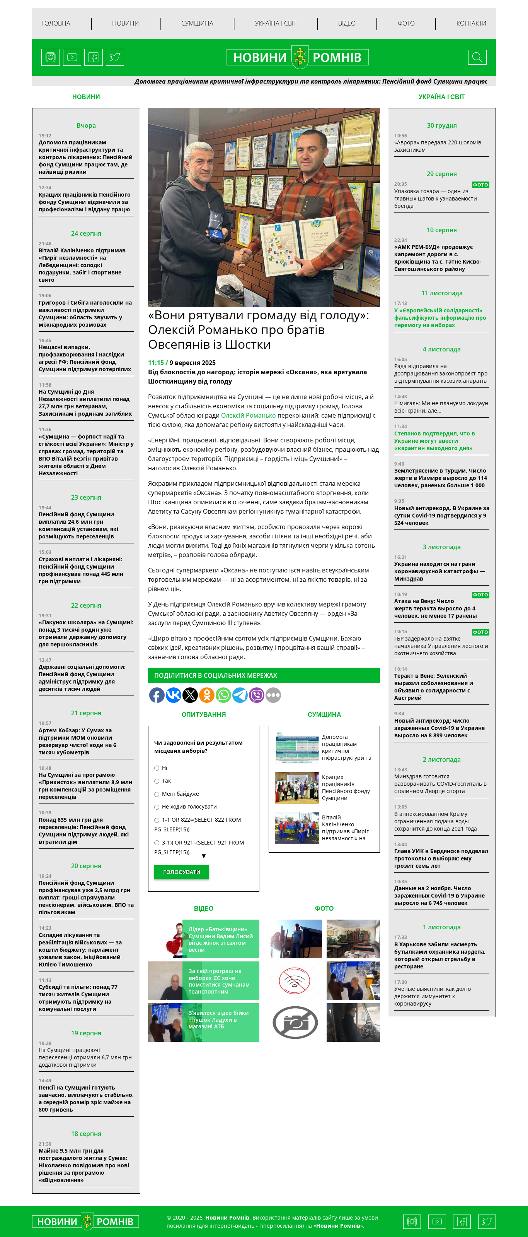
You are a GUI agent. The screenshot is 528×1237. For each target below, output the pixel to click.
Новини (125, 23)
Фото (406, 23)
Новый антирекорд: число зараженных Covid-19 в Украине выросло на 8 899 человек (439, 728)
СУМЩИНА (324, 714)
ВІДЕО (203, 908)
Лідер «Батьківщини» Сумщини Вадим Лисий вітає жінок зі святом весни (221, 939)
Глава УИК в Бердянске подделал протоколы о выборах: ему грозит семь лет (441, 858)
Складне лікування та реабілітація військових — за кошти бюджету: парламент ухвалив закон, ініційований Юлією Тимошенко (80, 949)
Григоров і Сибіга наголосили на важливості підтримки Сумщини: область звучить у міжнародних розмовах (85, 313)
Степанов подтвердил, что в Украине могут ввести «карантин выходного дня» (434, 441)
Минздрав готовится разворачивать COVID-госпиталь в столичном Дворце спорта (440, 784)
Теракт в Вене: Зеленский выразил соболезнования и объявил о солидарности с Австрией (433, 686)
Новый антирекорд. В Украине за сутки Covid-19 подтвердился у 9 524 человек (441, 515)
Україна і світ (275, 23)
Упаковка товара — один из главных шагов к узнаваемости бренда (435, 198)
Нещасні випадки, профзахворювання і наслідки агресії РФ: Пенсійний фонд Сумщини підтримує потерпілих (85, 358)
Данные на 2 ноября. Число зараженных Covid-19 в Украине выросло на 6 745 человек (439, 895)
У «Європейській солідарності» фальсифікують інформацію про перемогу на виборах (440, 318)
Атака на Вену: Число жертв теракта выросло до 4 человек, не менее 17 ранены (435, 608)
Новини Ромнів (338, 1225)
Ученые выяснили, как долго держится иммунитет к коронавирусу (432, 996)
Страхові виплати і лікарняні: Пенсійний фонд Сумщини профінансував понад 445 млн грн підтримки (81, 570)
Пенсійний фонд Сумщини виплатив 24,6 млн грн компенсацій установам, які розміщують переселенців (78, 525)
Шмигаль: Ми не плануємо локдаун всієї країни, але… (441, 406)
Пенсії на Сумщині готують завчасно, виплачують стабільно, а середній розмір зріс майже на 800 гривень (86, 1098)
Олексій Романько (248, 415)
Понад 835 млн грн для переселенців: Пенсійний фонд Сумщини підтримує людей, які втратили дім (84, 830)
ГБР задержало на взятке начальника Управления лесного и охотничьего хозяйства (441, 646)
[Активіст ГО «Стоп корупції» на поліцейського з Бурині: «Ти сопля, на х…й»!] (295, 1022)
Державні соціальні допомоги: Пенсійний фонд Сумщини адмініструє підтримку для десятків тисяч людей (82, 677)
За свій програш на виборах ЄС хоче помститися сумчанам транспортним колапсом (219, 984)
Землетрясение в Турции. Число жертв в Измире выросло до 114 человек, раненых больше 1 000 (440, 478)
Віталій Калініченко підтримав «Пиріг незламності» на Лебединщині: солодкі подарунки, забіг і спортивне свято (82, 265)
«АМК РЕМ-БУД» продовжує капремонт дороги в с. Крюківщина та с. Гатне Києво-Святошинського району (438, 257)
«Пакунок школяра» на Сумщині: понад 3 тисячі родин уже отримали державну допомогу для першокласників (86, 633)
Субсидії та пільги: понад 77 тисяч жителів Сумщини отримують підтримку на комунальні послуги (78, 998)
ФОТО (324, 908)
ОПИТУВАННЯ (204, 714)
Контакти (471, 23)
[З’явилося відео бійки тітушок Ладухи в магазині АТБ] (353, 980)
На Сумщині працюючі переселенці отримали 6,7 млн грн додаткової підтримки (85, 1057)
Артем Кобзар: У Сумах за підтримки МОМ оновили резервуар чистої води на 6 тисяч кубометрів (77, 741)
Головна (55, 23)
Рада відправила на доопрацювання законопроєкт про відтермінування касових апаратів (440, 373)
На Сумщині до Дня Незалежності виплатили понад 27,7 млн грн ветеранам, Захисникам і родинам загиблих (85, 402)
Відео (347, 23)
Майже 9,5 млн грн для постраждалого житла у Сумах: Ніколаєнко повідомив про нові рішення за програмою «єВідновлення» (84, 1165)
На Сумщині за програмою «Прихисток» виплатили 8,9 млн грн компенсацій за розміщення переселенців (85, 785)
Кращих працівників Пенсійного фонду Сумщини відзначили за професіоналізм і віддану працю (85, 202)
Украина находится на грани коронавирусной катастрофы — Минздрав (439, 571)
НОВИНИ (86, 97)
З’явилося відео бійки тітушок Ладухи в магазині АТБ (219, 1019)
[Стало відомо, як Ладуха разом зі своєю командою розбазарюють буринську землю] (295, 939)
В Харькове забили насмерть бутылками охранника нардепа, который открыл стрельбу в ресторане (439, 955)
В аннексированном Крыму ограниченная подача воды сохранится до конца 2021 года (435, 821)
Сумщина (197, 23)
